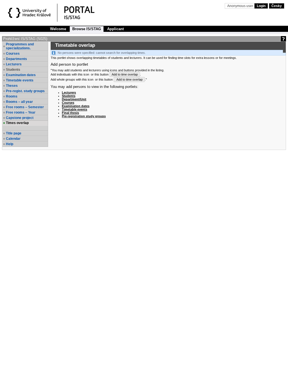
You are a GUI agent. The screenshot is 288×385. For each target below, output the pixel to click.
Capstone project (19, 118)
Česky (276, 6)
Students (68, 96)
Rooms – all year (19, 102)
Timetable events (19, 80)
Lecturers (14, 64)
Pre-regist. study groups (25, 91)
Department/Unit (74, 99)
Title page (13, 133)
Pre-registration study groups (84, 116)
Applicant (115, 29)
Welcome (58, 29)
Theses (12, 86)
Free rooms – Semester (25, 107)
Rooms (11, 96)
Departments (16, 59)
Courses (13, 54)
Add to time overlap (125, 74)
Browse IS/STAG (86, 29)
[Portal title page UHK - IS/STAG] (85, 13)
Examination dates (21, 75)
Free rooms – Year (20, 112)
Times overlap (17, 123)
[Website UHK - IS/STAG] (30, 13)
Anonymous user (240, 6)
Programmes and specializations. (20, 46)
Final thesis (70, 112)
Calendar (13, 139)
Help (9, 144)
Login (261, 6)
